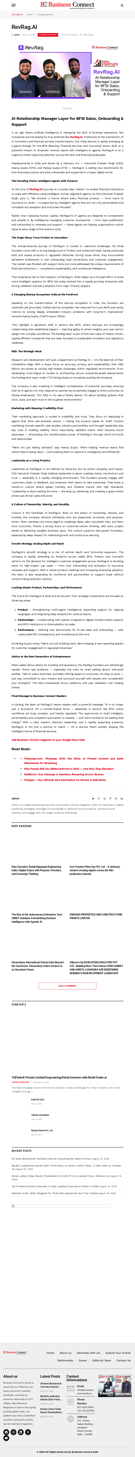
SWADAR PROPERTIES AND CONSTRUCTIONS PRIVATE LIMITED (96, 916)
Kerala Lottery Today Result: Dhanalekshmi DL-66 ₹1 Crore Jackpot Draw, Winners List (61, 1176)
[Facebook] (6, 1432)
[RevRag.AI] (67, 103)
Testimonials (65, 1360)
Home (50, 1352)
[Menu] (14, 5)
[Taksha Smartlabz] (20, 1118)
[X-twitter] (28, 1432)
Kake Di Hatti (37, 1099)
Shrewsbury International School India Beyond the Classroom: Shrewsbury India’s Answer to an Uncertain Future (37, 966)
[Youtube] (6, 1438)
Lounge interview (48, 35)
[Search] (121, 5)
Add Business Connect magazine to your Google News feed (48, 739)
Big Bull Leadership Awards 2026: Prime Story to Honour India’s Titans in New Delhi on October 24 (51, 1398)
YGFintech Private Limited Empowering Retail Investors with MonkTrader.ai (59, 1077)
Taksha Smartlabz (40, 1115)
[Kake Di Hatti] (20, 1103)
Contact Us (123, 1360)
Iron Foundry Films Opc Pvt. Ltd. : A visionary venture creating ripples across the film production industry (95, 870)
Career (83, 1360)
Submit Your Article (118, 1352)
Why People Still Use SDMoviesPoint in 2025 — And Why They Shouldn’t (69, 768)
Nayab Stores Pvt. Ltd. (42, 1130)
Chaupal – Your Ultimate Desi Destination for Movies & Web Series (65, 780)
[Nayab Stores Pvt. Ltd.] (20, 1134)
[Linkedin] (21, 1432)
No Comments (70, 35)
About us (65, 1352)
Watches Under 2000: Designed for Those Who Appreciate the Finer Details (54, 1193)
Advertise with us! (88, 1352)
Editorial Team (102, 1360)
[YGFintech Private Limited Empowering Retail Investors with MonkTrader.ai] (67, 1042)
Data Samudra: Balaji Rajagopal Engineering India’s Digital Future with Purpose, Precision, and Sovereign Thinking (37, 870)
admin (17, 35)
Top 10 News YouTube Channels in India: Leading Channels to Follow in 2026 (55, 1186)
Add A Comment (67, 986)
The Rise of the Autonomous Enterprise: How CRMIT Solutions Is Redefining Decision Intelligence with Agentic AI (37, 918)
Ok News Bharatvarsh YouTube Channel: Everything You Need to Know (51, 1158)
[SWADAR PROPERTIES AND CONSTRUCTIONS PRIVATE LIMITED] (96, 895)
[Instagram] (13, 1432)
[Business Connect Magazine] (67, 5)
